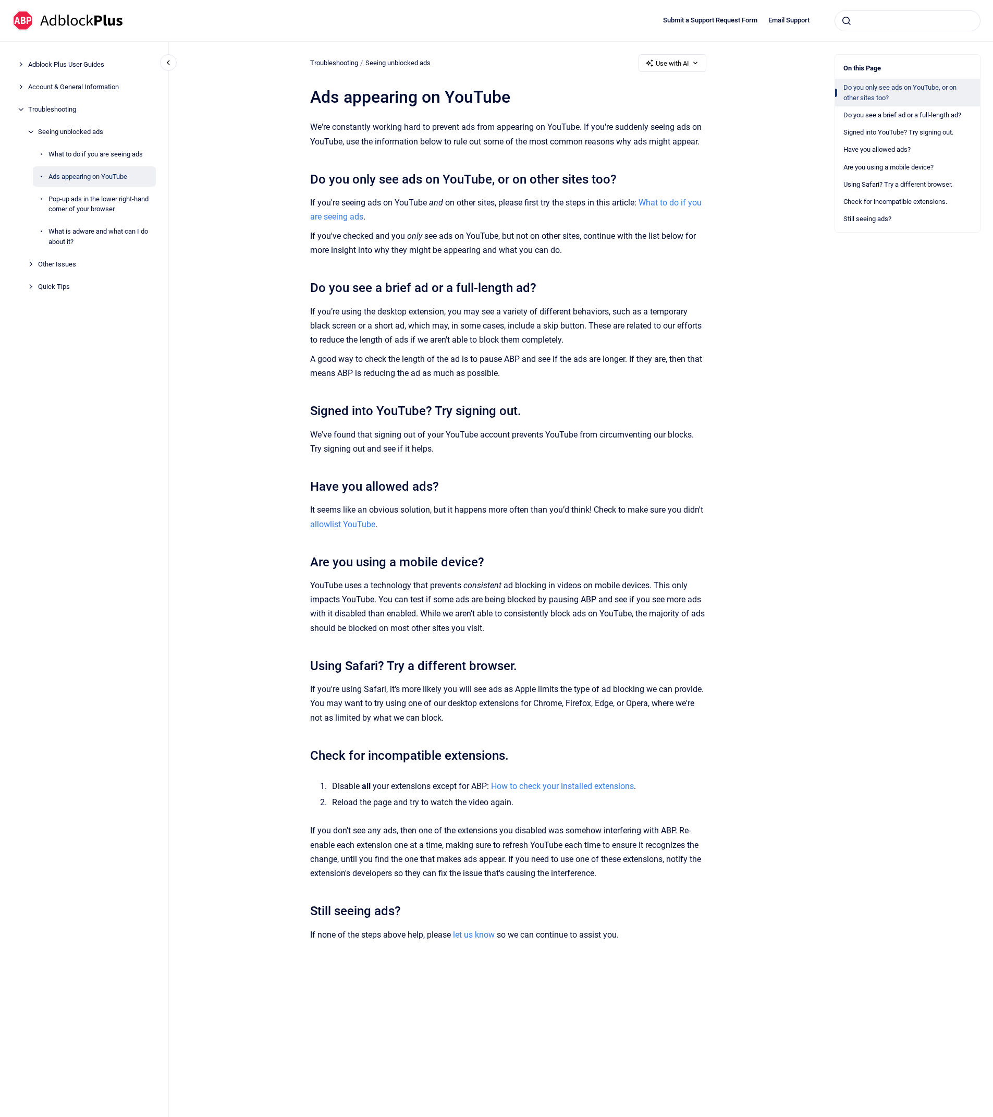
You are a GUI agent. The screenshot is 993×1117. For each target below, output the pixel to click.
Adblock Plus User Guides (66, 64)
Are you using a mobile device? (888, 167)
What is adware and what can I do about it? (98, 236)
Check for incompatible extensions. (895, 201)
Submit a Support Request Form (710, 20)
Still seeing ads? (867, 219)
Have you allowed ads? (877, 149)
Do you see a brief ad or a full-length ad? (902, 115)
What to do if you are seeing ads (95, 154)
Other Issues (57, 264)
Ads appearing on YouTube (87, 176)
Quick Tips (54, 286)
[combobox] (907, 21)
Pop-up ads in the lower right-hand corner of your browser (98, 204)
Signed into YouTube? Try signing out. (898, 132)
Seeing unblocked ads (70, 132)
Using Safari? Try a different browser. (897, 184)
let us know (474, 935)
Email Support (789, 20)
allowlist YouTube (342, 524)
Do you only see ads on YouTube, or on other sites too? (900, 92)
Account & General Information (73, 87)
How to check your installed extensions (562, 786)
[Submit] (846, 21)
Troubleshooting (52, 109)
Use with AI (672, 63)
